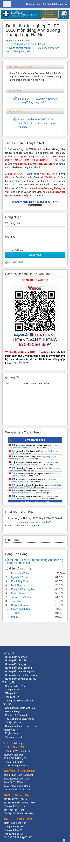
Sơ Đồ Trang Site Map (16, 765)
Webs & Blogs (12, 711)
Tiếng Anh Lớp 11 (13, 830)
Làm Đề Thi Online (14, 782)
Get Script (25, 501)
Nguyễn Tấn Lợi (19, 577)
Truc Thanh (17, 601)
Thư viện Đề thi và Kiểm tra (19, 718)
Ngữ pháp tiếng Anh (15, 686)
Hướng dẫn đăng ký (15, 664)
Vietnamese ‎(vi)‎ (10, 729)
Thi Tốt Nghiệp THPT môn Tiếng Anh (28, 44)
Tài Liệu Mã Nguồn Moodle (18, 813)
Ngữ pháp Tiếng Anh (15, 822)
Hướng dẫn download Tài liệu (20, 678)
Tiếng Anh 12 (12, 696)
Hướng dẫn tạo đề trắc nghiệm (21, 675)
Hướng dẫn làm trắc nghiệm (20, 671)
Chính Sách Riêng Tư (15, 758)
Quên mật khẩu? (14, 262)
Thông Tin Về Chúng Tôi (17, 751)
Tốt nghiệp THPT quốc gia (19, 700)
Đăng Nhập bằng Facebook (19, 775)
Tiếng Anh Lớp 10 (13, 826)
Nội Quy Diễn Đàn (13, 754)
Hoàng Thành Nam (21, 609)
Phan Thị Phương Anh (23, 589)
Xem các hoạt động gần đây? (35, 522)
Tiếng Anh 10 (12, 689)
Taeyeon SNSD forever (23, 597)
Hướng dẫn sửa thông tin (18, 667)
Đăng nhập (61, 4)
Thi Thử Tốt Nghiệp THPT (18, 837)
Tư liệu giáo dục (13, 722)
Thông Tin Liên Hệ (13, 762)
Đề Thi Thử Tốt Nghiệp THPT (19, 802)
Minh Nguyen (18, 585)
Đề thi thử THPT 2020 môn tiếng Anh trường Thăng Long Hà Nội (34, 561)
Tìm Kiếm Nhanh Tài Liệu (17, 789)
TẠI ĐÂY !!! (18, 363)
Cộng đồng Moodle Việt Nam (20, 707)
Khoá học (25, 40)
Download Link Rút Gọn (16, 778)
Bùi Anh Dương (19, 605)
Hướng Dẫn (8, 653)
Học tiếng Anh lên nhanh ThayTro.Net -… (25, 464)
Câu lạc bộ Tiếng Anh (16, 715)
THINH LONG (18, 613)
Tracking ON (44, 501)
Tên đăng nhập (13, 223)
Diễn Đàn (7, 704)
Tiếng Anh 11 (12, 693)
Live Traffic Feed (35, 439)
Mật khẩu (10, 236)
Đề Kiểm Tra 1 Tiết (14, 809)
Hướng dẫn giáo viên (16, 660)
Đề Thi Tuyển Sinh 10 (15, 798)
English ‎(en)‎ (11, 733)
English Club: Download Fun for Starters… (33, 446)
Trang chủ (11, 40)
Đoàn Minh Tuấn (20, 573)
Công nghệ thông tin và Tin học (21, 726)
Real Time (34, 501)
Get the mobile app (12, 743)
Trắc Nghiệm (9, 682)
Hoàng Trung (18, 593)
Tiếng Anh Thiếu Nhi (14, 806)
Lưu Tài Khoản (16, 250)
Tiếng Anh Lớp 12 (13, 833)
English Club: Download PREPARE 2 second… (32, 492)
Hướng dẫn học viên (16, 656)
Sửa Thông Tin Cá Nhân (17, 786)
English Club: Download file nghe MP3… (25, 498)
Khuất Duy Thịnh (20, 581)
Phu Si (14, 616)
